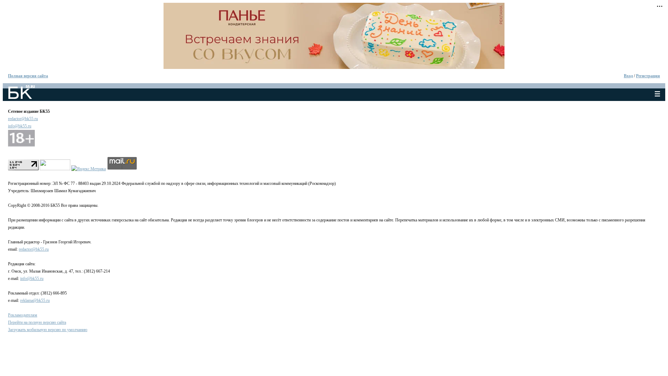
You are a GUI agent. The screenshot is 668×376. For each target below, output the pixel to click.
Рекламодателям (22, 315)
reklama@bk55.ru (35, 300)
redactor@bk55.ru (23, 118)
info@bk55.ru (19, 126)
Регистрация (648, 75)
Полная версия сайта (28, 75)
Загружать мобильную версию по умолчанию (47, 329)
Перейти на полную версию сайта (37, 322)
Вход (628, 75)
